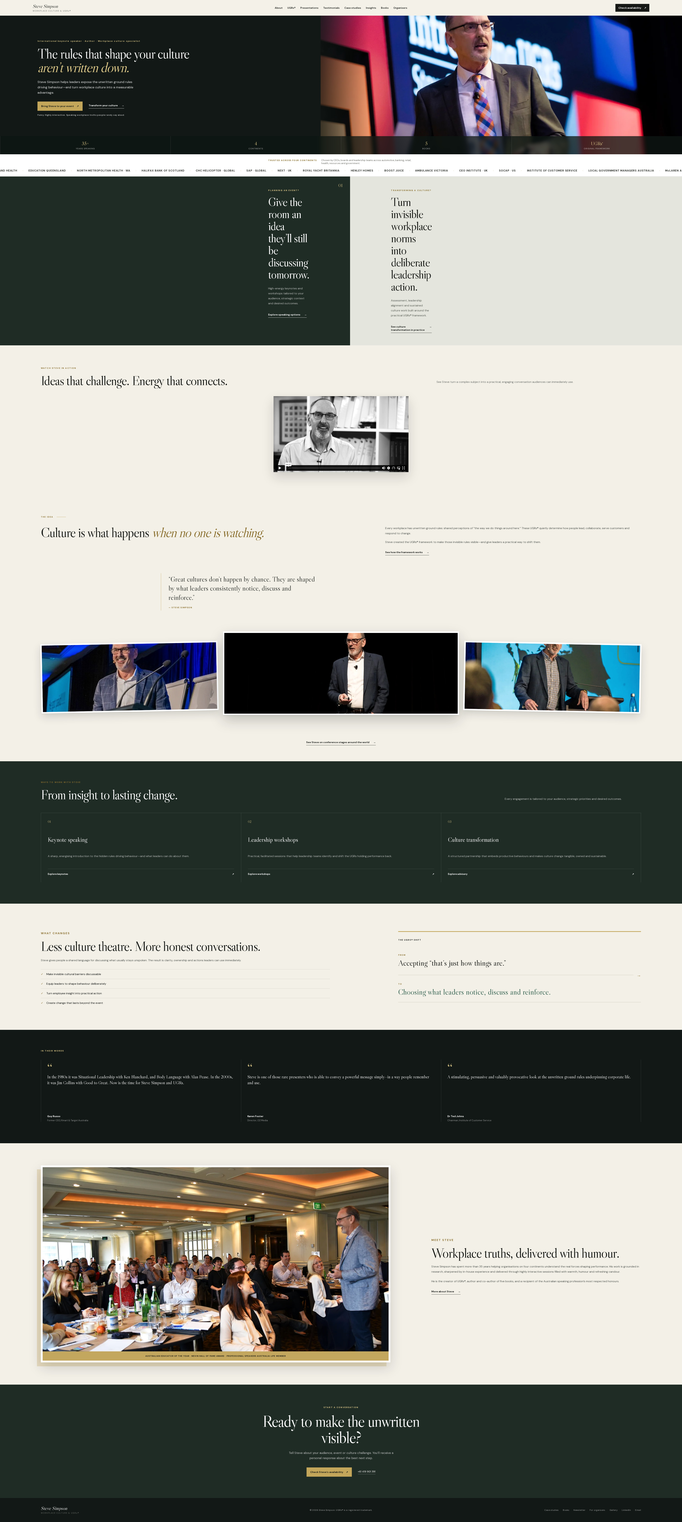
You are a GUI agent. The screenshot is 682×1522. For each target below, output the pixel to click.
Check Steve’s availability (329, 1472)
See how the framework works (407, 552)
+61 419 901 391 (366, 1471)
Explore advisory (541, 874)
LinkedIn (626, 1510)
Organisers (400, 7)
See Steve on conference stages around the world (341, 742)
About (279, 7)
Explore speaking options (287, 314)
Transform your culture (106, 105)
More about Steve (446, 1291)
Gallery (614, 1510)
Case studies (352, 7)
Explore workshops (341, 874)
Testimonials (331, 7)
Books (385, 7)
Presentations (309, 7)
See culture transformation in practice (411, 328)
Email (638, 1510)
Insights (371, 7)
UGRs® (291, 7)
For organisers (597, 1510)
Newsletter (579, 1510)
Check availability (632, 7)
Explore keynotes (141, 874)
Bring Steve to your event (60, 106)
